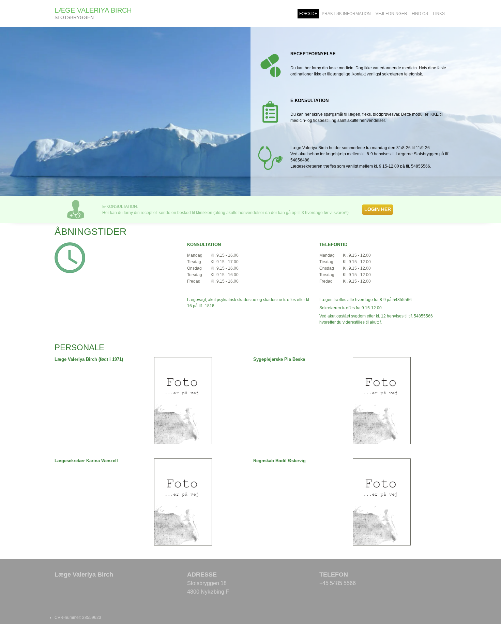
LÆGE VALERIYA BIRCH (93, 10)
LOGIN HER (377, 209)
